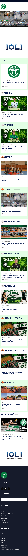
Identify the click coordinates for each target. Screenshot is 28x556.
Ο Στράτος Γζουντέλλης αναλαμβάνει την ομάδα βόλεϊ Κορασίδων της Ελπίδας (13, 276)
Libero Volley (4, 547)
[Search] (25, 499)
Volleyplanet (4, 543)
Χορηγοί (3, 520)
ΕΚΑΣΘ (3, 538)
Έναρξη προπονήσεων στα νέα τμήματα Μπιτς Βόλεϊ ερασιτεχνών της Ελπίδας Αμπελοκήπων (12, 438)
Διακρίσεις (4, 518)
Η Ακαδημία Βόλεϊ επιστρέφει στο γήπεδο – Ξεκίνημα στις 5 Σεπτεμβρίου (13, 308)
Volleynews (4, 540)
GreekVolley (4, 545)
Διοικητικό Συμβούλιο (7, 513)
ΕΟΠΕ (2, 533)
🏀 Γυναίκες (4, 20)
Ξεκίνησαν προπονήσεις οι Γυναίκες (12, 22)
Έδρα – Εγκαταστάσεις (7, 516)
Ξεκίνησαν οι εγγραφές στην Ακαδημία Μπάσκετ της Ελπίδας (12, 340)
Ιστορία (3, 511)
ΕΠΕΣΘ (3, 536)
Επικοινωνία (4, 522)
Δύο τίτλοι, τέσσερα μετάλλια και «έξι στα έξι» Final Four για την (13, 244)
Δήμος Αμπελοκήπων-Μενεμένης (10, 549)
